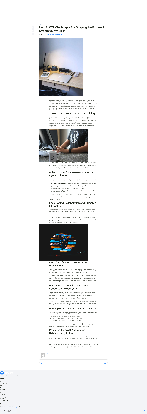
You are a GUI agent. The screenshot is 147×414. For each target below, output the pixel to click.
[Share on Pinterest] (33, 31)
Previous (42, 363)
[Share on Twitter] (33, 29)
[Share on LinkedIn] (33, 34)
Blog (40, 24)
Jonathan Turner (50, 34)
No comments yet (58, 34)
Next (105, 363)
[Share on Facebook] (33, 27)
